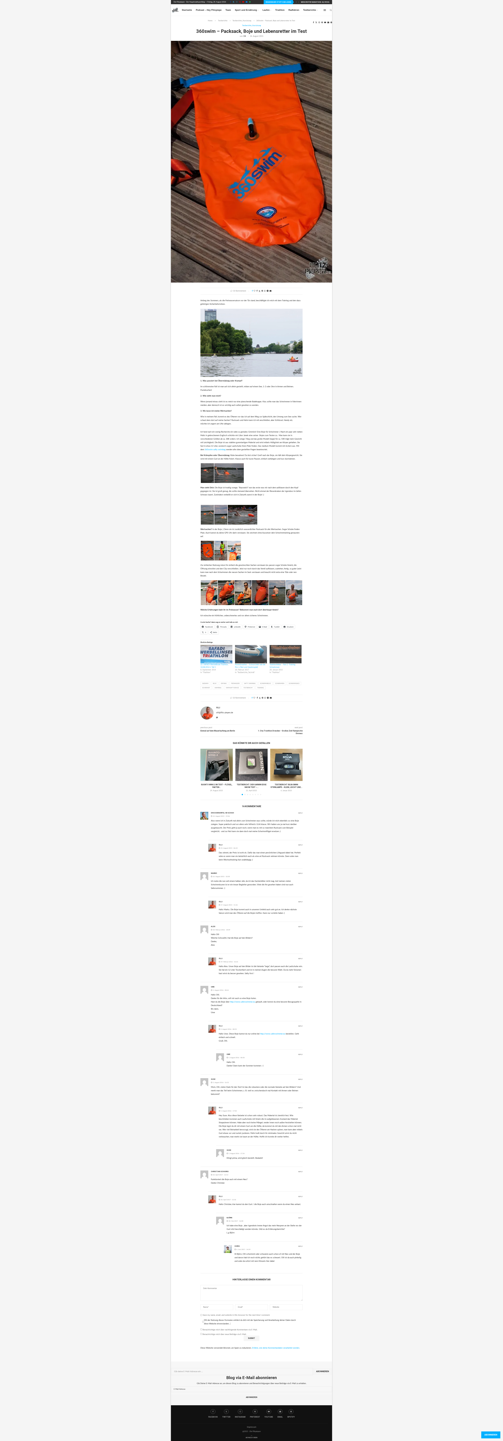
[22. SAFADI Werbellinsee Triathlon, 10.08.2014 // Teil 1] (216, 654)
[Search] (330, 10)
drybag (224, 683)
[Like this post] (254, 291)
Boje (214, 683)
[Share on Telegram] (268, 291)
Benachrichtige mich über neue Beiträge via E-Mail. (225, 1334)
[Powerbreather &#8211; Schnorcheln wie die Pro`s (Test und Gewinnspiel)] (251, 654)
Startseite (187, 10)
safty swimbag (250, 683)
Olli (244, 36)
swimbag (218, 687)
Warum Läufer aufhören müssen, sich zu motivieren (324, 2)
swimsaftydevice (232, 687)
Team (228, 10)
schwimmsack (294, 683)
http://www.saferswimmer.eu (242, 1002)
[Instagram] (236, 2)
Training (260, 687)
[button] (296, 2)
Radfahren (293, 10)
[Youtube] (243, 2)
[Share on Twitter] (259, 291)
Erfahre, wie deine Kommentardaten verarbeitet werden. (276, 1348)
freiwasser (235, 683)
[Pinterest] (240, 2)
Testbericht (248, 687)
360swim (205, 683)
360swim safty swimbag (215, 450)
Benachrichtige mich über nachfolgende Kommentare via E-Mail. (230, 1330)
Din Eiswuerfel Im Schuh (222, 813)
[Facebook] (230, 2)
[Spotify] (250, 2)
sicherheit (206, 687)
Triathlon (280, 10)
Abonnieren (322, 1371)
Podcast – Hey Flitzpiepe (209, 10)
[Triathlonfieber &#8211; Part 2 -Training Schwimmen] (286, 654)
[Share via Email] (270, 291)
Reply (300, 813)
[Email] (246, 2)
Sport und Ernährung (246, 10)
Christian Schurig (220, 1171)
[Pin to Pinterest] (262, 291)
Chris (237, 1246)
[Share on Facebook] (257, 291)
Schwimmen (279, 683)
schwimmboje (265, 683)
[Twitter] (233, 2)
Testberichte (309, 10)
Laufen (266, 10)
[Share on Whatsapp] (265, 291)
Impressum (251, 1427)
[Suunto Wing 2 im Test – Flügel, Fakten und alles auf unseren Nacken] (216, 765)
